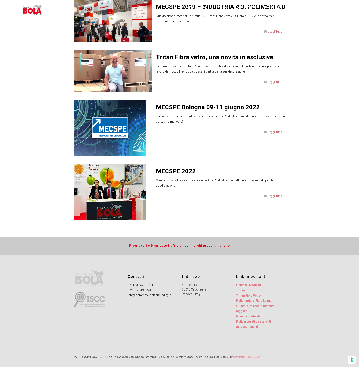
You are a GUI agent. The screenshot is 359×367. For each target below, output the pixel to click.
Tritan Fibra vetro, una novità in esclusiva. (215, 57)
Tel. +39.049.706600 (141, 285)
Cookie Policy (253, 357)
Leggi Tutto (275, 31)
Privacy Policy (238, 357)
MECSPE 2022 (176, 171)
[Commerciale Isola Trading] (32, 13)
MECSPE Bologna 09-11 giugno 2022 (208, 107)
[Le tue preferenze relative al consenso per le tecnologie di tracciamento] (352, 360)
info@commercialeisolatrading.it (149, 295)
